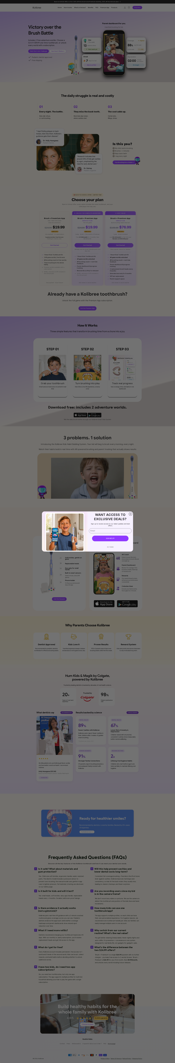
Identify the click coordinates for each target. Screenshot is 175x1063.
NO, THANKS (110, 547)
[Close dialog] (130, 514)
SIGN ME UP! (110, 538)
